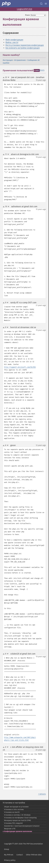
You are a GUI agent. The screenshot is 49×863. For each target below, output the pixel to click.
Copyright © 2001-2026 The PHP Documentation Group (23, 846)
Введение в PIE (9, 829)
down (8, 77)
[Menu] (46, 3)
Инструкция (8, 60)
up (4, 77)
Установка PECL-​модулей (13, 823)
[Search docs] (41, 3)
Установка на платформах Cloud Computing (20, 818)
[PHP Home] (6, 3)
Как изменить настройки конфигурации (22, 48)
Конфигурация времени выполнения (18, 831)
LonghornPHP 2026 (24, 9)
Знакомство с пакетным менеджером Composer (22, 826)
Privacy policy (9, 860)
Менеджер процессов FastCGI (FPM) (17, 820)
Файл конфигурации (14, 40)
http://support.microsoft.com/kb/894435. (22, 367)
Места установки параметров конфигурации (24, 45)
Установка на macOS (12, 812)
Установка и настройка (14, 802)
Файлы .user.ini (11, 42)
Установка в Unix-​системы (14, 809)
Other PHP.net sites (34, 855)
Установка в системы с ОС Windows (17, 815)
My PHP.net (8, 855)
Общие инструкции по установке (16, 807)
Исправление (20, 60)
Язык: (27, 15)
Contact (19, 855)
